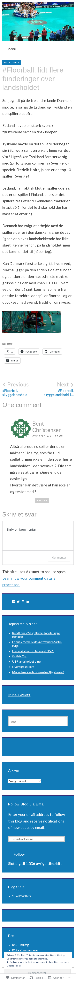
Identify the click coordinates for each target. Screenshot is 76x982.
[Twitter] (18, 601)
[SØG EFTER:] (38, 721)
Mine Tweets (19, 695)
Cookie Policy (14, 965)
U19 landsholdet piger (27, 661)
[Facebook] (13, 601)
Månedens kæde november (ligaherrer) (38, 672)
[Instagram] (23, 601)
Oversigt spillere (23, 666)
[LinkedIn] (27, 601)
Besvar (42, 500)
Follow (19, 854)
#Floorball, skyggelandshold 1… (59, 389)
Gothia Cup (19, 656)
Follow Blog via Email (27, 804)
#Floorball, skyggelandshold (15, 389)
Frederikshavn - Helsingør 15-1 (33, 651)
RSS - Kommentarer (25, 950)
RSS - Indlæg (20, 945)
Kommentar (59, 557)
